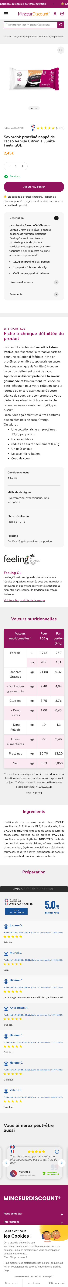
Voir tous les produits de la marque (24, 600)
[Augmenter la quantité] (22, 166)
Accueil (8, 36)
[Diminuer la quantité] (8, 166)
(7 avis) (60, 128)
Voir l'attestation (16, 911)
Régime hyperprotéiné (25, 36)
